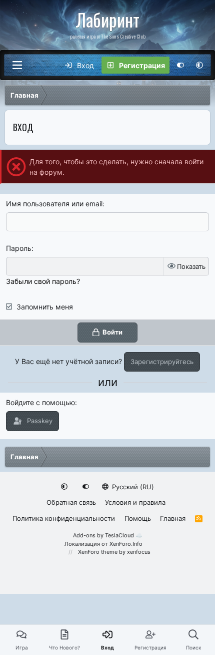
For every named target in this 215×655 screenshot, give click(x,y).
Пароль (19, 248)
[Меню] (17, 65)
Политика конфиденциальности (63, 518)
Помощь (137, 518)
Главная (173, 518)
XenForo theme (98, 551)
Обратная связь (71, 502)
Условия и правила (135, 502)
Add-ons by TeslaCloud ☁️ (107, 535)
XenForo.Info (126, 543)
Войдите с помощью (40, 402)
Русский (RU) (132, 487)
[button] (199, 65)
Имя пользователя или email (54, 203)
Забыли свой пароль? (43, 281)
